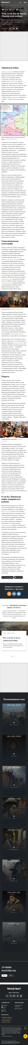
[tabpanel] (14, 641)
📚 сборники (4, 1005)
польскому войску (18, 343)
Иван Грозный (13, 81)
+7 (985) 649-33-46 (17, 1042)
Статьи (8, 705)
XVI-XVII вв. (18, 736)
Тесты (9, 798)
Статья (5, 9)
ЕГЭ (9, 923)
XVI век (18, 798)
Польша (16, 259)
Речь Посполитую (6, 283)
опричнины (14, 97)
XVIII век (18, 767)
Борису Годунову (6, 511)
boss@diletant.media (11, 1042)
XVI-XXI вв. (18, 705)
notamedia (3, 1034)
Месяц (11, 975)
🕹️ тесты (3, 1009)
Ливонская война (6, 71)
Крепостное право (7, 525)
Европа (13, 705)
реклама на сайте (18, 1008)
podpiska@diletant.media (7, 1018)
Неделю (4, 975)
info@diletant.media (6, 1022)
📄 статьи (4, 1007)
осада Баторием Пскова (16, 334)
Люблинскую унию (7, 279)
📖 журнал (4, 1010)
